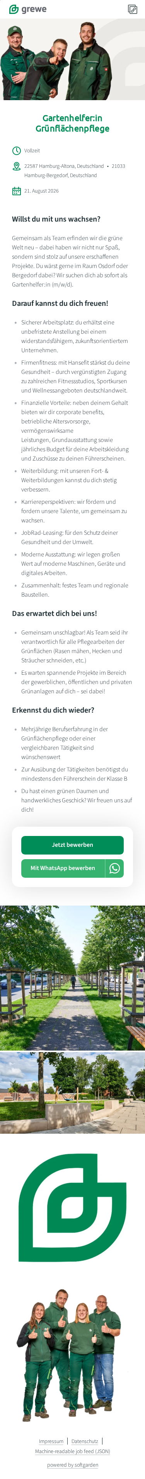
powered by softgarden (72, 1465)
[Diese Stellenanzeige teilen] (132, 9)
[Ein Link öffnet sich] (27, 9)
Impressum (51, 1441)
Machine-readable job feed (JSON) (72, 1451)
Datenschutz (85, 1441)
